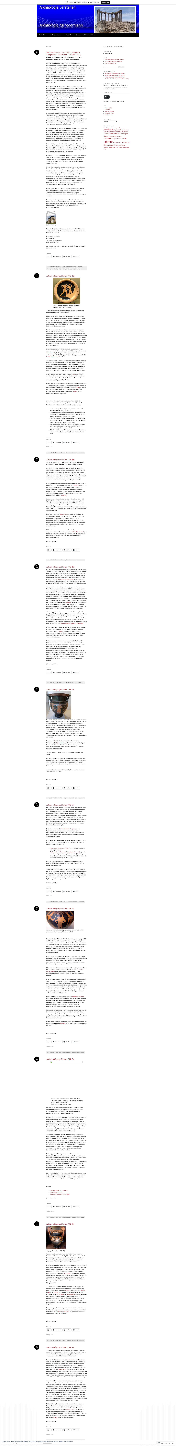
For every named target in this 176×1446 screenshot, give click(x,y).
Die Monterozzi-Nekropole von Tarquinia (115, 73)
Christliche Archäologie (121, 131)
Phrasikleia (63, 495)
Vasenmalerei (80, 452)
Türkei (120, 147)
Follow (107, 97)
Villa (105, 149)
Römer (61, 269)
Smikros (55, 1417)
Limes (57, 269)
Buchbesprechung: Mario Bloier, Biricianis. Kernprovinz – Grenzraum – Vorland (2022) (63, 53)
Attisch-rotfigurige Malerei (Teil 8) (60, 804)
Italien (106, 136)
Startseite (41, 35)
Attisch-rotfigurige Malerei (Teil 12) (60, 275)
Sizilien (123, 145)
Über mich (68, 35)
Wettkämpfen (57, 741)
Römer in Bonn (117, 142)
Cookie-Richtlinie (47, 1443)
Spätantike (112, 147)
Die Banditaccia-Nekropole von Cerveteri (115, 75)
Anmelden (107, 109)
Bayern (63, 266)
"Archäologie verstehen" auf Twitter (113, 61)
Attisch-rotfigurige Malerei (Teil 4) (60, 1347)
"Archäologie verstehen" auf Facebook (114, 59)
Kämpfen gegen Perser (78, 996)
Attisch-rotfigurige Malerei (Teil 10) (60, 566)
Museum (107, 138)
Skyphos (82, 1290)
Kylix (49, 1292)
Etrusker (106, 133)
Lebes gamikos (71, 1294)
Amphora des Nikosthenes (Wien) (59, 848)
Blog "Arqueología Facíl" (111, 63)
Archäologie (58, 266)
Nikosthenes (67, 1273)
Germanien (79, 266)
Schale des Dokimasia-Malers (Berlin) (60, 1194)
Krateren (67, 1290)
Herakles (74, 374)
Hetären (60, 631)
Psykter (56, 1292)
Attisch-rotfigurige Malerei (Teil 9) (60, 689)
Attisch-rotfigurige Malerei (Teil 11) (60, 459)
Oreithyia (78, 387)
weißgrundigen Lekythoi (62, 1311)
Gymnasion (59, 743)
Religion (114, 138)
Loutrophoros (60, 1294)
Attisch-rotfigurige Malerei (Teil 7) (60, 908)
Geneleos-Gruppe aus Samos (65, 579)
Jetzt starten (105, 2)
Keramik (53, 269)
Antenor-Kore (69, 1409)
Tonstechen (70, 1359)
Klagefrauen (76, 485)
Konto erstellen (108, 108)
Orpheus (75, 391)
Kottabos (68, 602)
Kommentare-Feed (109, 113)
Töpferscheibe (61, 1369)
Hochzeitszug (63, 514)
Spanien (106, 147)
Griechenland (62, 452)
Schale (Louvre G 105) (56, 1192)
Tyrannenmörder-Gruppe (67, 829)
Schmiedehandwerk (77, 531)
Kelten (48, 269)
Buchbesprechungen (55, 35)
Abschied (62, 1023)
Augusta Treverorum (120, 128)
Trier (116, 147)
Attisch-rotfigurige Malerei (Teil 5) (60, 1224)
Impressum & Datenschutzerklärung (85, 35)
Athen (56, 452)
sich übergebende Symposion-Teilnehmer (71, 623)
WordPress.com (109, 115)
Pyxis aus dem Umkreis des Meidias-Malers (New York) (65, 852)
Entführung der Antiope (52, 356)
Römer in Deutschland (68, 269)
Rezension (77, 269)
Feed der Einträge (109, 111)
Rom (124, 138)
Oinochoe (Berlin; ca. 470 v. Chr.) (59, 1190)
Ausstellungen (108, 130)
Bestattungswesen (123, 130)
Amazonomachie (50, 353)
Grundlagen (69, 452)
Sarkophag (118, 145)
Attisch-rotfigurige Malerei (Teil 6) (60, 1059)
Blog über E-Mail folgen (111, 83)
